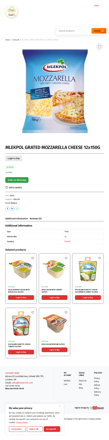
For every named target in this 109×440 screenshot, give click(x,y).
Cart (65, 384)
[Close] (61, 406)
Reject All (34, 429)
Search (97, 31)
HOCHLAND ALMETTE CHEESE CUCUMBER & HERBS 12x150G (86, 291)
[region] (34, 419)
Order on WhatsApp (17, 180)
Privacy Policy (22, 422)
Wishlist (67, 381)
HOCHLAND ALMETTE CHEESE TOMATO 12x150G (19, 345)
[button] (28, 29)
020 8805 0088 (12, 373)
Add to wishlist (15, 188)
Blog (81, 388)
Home (7, 40)
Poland (67, 241)
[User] (75, 6)
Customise (17, 429)
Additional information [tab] (16, 218)
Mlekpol (14, 203)
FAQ (80, 384)
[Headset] (54, 6)
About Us (82, 381)
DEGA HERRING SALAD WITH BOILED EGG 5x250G (19, 291)
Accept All (51, 429)
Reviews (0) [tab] (35, 218)
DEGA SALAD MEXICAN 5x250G (53, 344)
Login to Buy (14, 158)
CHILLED (16, 40)
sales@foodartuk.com (22, 382)
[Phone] (33, 6)
